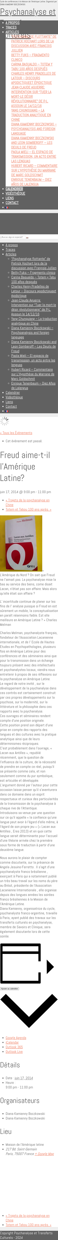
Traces (11, 27)
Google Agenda (16, 1037)
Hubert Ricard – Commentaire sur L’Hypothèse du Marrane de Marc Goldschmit (34, 170)
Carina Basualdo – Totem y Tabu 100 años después (32, 66)
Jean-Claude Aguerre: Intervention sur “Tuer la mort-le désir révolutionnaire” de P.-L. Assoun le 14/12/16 (31, 96)
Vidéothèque (15, 193)
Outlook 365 (14, 1047)
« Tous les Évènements (16, 432)
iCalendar (12, 1042)
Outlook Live (14, 1051)
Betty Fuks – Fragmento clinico (33, 272)
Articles (12, 32)
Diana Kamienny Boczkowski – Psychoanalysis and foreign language (34, 129)
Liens (10, 198)
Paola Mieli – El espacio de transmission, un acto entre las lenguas (33, 156)
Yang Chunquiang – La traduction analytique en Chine (31, 115)
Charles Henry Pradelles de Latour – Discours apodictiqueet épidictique (33, 78)
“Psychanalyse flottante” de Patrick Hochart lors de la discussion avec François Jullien (33, 43)
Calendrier (14, 189)
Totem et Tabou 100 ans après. (28, 509)
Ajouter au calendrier (9, 989)
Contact (12, 202)
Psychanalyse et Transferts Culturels (28, 23)
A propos (13, 22)
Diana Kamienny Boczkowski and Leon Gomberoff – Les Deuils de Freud (32, 143)
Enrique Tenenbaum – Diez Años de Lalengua (31, 182)
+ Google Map (44, 1153)
